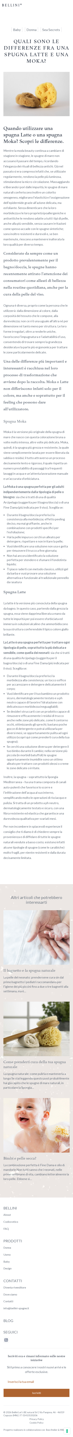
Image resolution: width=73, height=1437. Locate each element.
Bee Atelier (51, 1429)
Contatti (8, 1301)
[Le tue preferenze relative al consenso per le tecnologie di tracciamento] (67, 1431)
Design (7, 1268)
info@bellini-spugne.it (16, 1308)
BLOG (8, 1320)
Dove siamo (10, 1294)
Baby (6, 1261)
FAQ (6, 1228)
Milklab (63, 1429)
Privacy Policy (36, 1419)
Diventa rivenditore (14, 1287)
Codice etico (10, 1221)
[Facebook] (6, 1340)
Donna (7, 1247)
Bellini (10, 1208)
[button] (66, 4)
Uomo (7, 1254)
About (7, 1214)
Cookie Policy (36, 1422)
